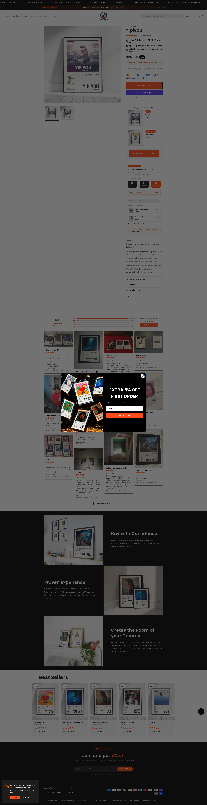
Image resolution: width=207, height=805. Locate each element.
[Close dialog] (143, 376)
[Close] (38, 781)
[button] (201, 711)
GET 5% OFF (124, 415)
